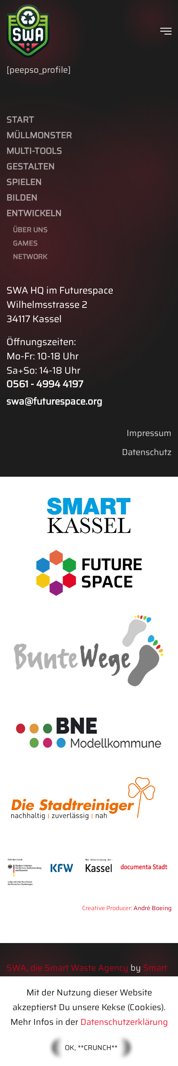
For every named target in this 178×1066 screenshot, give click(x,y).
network (30, 256)
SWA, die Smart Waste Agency (67, 968)
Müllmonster (39, 135)
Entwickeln (34, 213)
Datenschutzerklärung (124, 1022)
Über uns (30, 229)
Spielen (24, 182)
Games (25, 243)
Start (20, 119)
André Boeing (153, 908)
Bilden (22, 197)
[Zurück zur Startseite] (28, 31)
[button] (166, 31)
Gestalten (30, 166)
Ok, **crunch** (91, 1047)
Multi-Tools (34, 151)
